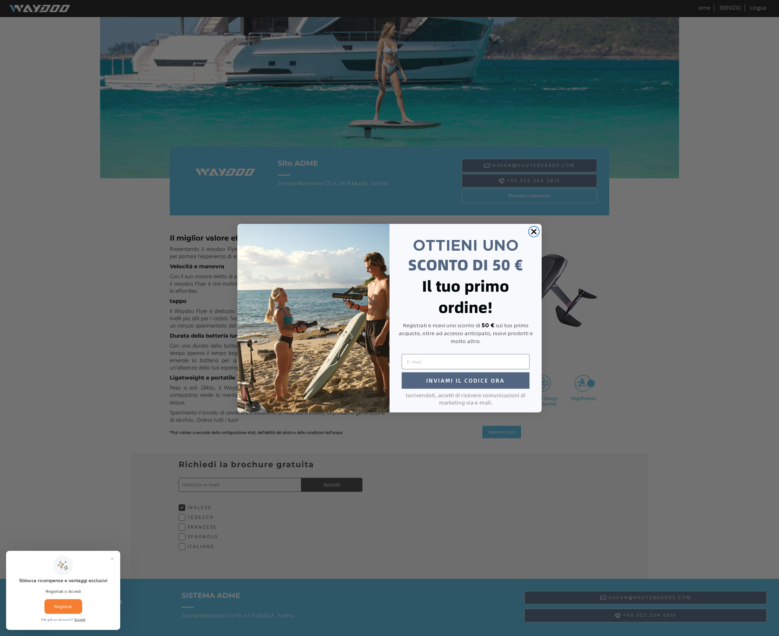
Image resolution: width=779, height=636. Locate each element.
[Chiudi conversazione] (534, 231)
